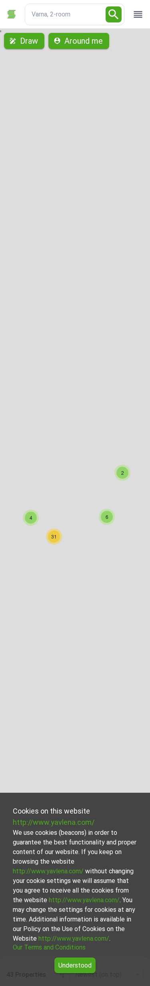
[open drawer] (138, 14)
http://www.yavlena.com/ (53, 822)
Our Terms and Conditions (49, 947)
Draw (29, 41)
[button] (122, 473)
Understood (75, 965)
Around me (83, 41)
